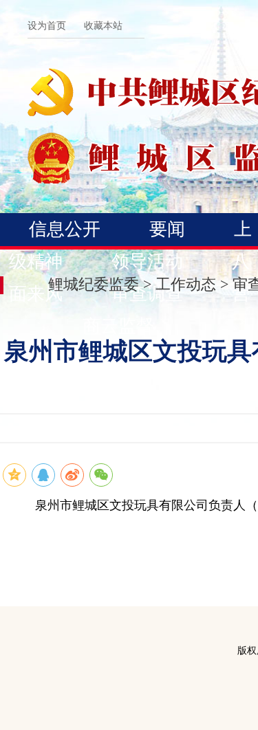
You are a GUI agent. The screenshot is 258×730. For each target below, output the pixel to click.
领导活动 (147, 262)
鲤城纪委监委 (93, 284)
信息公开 (64, 229)
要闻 (167, 229)
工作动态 (185, 284)
